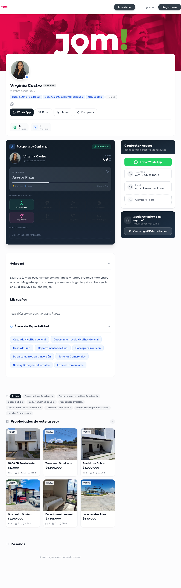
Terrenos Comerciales (58, 407)
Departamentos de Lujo (42, 402)
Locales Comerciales (19, 413)
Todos (15, 396)
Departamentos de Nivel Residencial (78, 396)
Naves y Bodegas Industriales (92, 407)
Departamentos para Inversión (24, 407)
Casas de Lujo (15, 402)
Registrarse (169, 7)
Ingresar (149, 7)
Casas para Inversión (71, 402)
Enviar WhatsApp (151, 161)
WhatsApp (24, 112)
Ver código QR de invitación (150, 231)
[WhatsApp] (12, 104)
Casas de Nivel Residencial (39, 396)
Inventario (124, 7)
